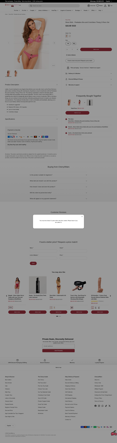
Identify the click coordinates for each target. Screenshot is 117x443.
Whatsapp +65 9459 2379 (97, 1)
